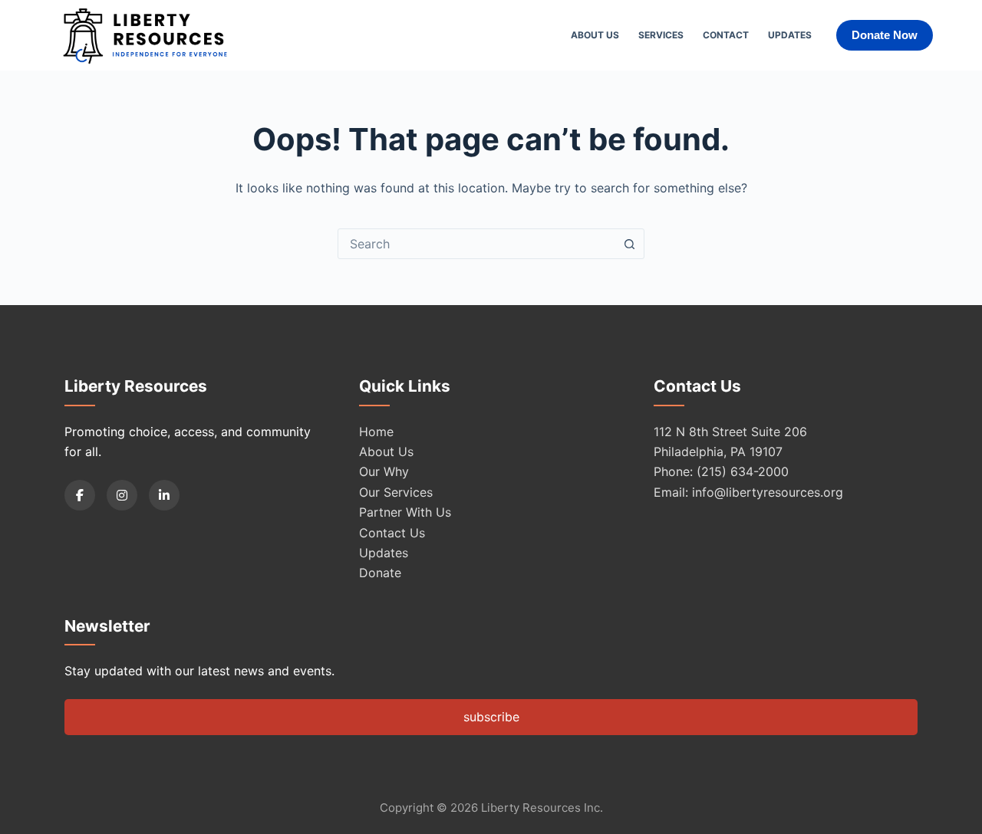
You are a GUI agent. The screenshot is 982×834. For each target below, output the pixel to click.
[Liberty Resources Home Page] (145, 35)
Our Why (384, 471)
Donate (380, 572)
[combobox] (476, 243)
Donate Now (885, 34)
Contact (726, 35)
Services (661, 35)
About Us (595, 35)
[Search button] (629, 243)
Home (376, 431)
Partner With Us (405, 512)
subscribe (491, 716)
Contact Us (392, 532)
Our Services (396, 492)
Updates (790, 35)
